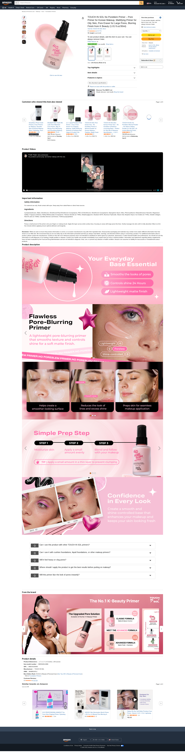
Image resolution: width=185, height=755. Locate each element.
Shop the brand (118, 92)
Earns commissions (43, 154)
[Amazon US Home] (67, 740)
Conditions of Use (68, 745)
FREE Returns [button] (92, 41)
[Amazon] (7, 2)
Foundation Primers (50, 11)
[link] (37, 126)
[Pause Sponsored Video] (65, 704)
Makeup (38, 11)
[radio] (24, 18)
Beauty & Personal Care (28, 11)
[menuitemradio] (158, 190)
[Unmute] (161, 190)
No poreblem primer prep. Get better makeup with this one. (46, 156)
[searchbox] (79, 3)
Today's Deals (20, 7)
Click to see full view (56, 75)
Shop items (109, 44)
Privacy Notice (78, 745)
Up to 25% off (92, 44)
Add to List (144, 67)
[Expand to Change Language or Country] (151, 3)
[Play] (23, 190)
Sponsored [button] (24, 686)
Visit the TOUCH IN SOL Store (97, 29)
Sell (47, 7)
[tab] (91, 358)
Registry (52, 7)
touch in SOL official (154, 45)
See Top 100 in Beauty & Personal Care (70, 674)
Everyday (73, 7)
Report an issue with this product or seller (102, 86)
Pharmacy (65, 7)
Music (58, 7)
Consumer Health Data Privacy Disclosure (94, 745)
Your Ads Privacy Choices (113, 745)
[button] (4, 8)
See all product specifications (97, 83)
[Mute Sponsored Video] (65, 707)
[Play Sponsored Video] (92, 700)
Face (43, 11)
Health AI (11, 7)
